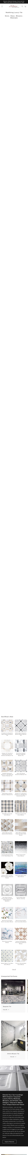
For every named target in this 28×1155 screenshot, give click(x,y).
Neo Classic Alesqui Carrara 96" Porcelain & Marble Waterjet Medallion (7, 899)
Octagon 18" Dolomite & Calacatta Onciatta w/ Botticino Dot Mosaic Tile (7, 754)
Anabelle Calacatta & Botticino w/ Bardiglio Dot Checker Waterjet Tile (7, 774)
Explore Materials (9, 1141)
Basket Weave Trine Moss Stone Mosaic (7, 964)
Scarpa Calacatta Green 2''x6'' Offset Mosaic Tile (7, 855)
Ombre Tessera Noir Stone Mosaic (21, 855)
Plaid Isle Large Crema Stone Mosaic (20, 814)
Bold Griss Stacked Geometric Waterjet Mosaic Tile (20, 754)
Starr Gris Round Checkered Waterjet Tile (21, 774)
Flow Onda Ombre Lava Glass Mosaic (21, 876)
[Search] (22, 6)
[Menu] (2, 6)
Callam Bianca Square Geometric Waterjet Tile (7, 794)
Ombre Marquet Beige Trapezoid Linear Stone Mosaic (20, 834)
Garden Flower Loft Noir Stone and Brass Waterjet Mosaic (7, 876)
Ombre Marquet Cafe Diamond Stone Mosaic (7, 833)
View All (5, 1009)
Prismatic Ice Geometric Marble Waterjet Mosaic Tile (7, 734)
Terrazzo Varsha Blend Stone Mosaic (20, 964)
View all (14, 969)
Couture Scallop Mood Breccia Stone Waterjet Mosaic (20, 942)
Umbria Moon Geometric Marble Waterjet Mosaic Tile (20, 734)
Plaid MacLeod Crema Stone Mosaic (7, 814)
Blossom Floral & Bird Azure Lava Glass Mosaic (21, 921)
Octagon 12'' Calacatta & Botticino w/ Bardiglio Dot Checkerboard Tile (21, 794)
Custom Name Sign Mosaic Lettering (21, 898)
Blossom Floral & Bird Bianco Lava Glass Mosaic (7, 921)
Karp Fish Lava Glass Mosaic (7, 942)
